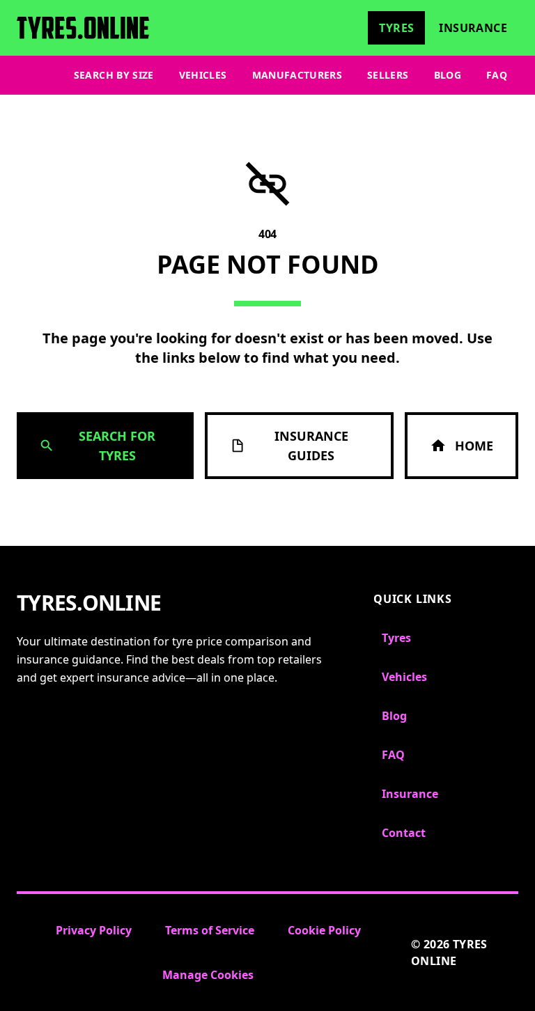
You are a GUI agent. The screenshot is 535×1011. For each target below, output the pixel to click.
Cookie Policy (324, 930)
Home (474, 445)
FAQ (496, 74)
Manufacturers (297, 74)
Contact (404, 832)
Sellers (387, 74)
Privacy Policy (94, 930)
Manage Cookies (208, 974)
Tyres (396, 28)
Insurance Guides (311, 446)
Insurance (473, 28)
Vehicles (203, 74)
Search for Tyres (117, 446)
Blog (447, 74)
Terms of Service (209, 930)
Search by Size (114, 74)
